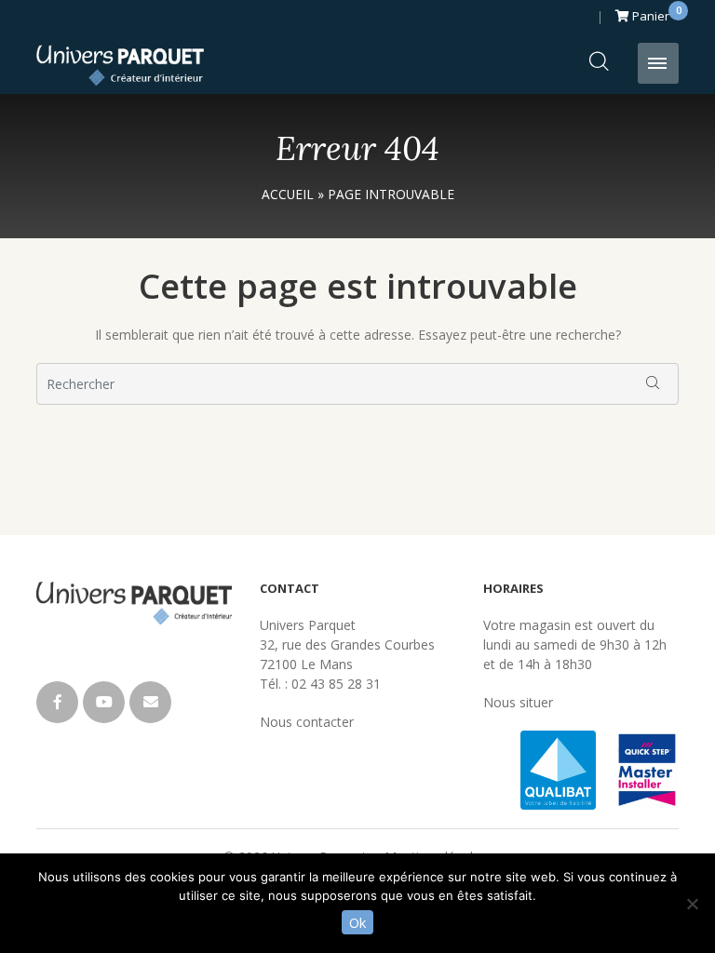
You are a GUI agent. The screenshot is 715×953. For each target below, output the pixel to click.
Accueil (288, 194)
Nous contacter (307, 722)
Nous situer (518, 702)
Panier (654, 13)
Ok (357, 922)
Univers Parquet (120, 65)
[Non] (691, 903)
